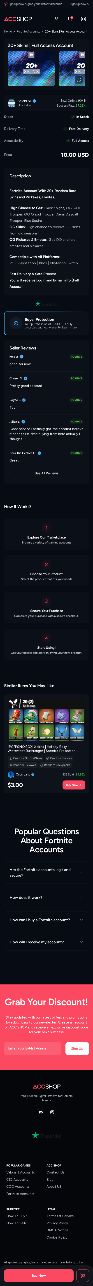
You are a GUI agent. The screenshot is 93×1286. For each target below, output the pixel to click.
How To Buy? (16, 1216)
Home (8, 31)
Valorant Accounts (20, 1172)
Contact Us (55, 1172)
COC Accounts (18, 1187)
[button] (83, 19)
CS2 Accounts (17, 1180)
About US (53, 1187)
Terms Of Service (60, 1216)
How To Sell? (16, 1223)
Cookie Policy (56, 1237)
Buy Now (72, 785)
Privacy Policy (57, 1223)
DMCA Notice (57, 1230)
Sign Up (77, 1049)
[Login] (56, 19)
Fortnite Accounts (28, 31)
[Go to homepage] (18, 19)
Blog (49, 1180)
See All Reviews (46, 473)
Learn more (69, 327)
